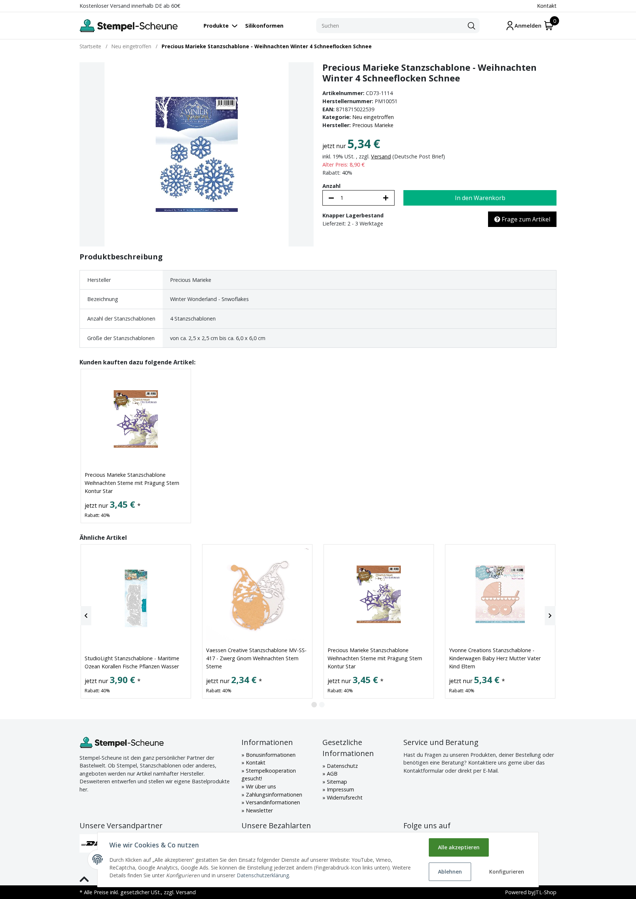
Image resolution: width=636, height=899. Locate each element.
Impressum (339, 789)
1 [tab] (314, 704)
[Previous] (86, 615)
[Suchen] (471, 26)
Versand (381, 156)
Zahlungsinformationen (273, 794)
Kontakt (546, 5)
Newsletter (258, 810)
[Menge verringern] (331, 197)
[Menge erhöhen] (385, 197)
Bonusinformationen (270, 754)
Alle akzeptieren (459, 847)
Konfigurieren (506, 871)
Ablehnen (450, 871)
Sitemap (336, 781)
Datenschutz (341, 765)
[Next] (550, 615)
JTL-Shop (545, 892)
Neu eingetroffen (373, 116)
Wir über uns (260, 786)
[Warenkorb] (549, 25)
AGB (331, 773)
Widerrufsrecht (344, 797)
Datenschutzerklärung (263, 875)
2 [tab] (322, 704)
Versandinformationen (272, 802)
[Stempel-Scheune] (129, 25)
